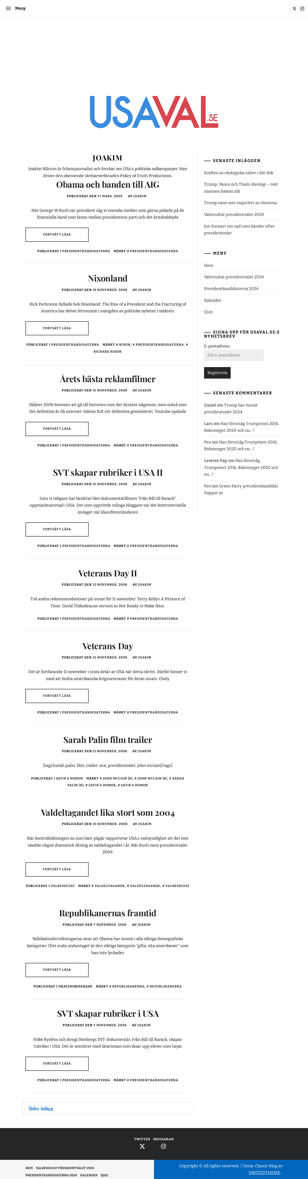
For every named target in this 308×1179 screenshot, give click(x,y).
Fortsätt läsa (57, 234)
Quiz (208, 311)
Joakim (140, 196)
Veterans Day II (107, 573)
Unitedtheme (264, 1172)
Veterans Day (108, 645)
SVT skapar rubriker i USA (108, 1013)
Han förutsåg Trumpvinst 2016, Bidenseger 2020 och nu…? (241, 467)
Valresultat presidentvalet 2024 (234, 214)
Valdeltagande (110, 886)
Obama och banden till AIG (107, 184)
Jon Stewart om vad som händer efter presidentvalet (239, 230)
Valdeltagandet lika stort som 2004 (108, 812)
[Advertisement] (154, 50)
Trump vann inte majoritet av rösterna (240, 202)
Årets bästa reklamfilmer (107, 378)
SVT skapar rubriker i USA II (108, 472)
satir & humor (134, 785)
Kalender (212, 300)
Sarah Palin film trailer (107, 739)
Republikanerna (128, 986)
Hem (208, 265)
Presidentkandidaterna (86, 251)
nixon (125, 345)
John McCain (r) (117, 778)
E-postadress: (217, 346)
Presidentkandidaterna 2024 (231, 288)
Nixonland (108, 278)
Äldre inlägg (40, 1108)
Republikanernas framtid (107, 913)
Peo (207, 442)
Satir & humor (69, 778)
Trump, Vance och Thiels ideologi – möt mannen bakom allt (241, 188)
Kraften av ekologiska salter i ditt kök (238, 172)
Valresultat (63, 886)
